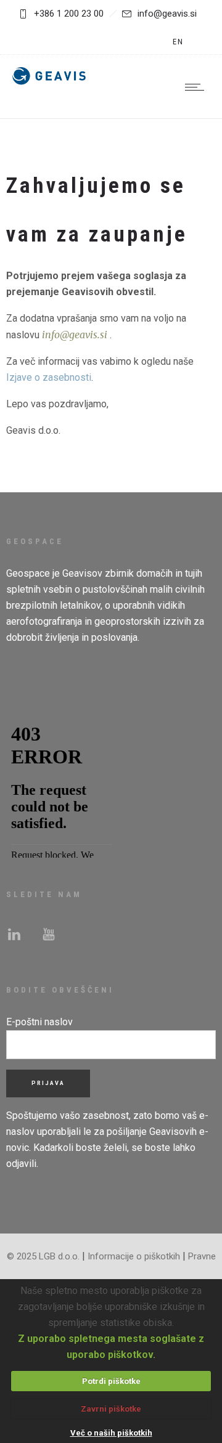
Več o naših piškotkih (111, 1432)
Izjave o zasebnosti (48, 377)
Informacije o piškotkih (134, 1256)
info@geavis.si (167, 13)
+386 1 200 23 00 (69, 13)
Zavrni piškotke (111, 1408)
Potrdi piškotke (111, 1381)
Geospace (28, 573)
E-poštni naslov (39, 1022)
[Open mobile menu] (197, 87)
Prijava (48, 1083)
